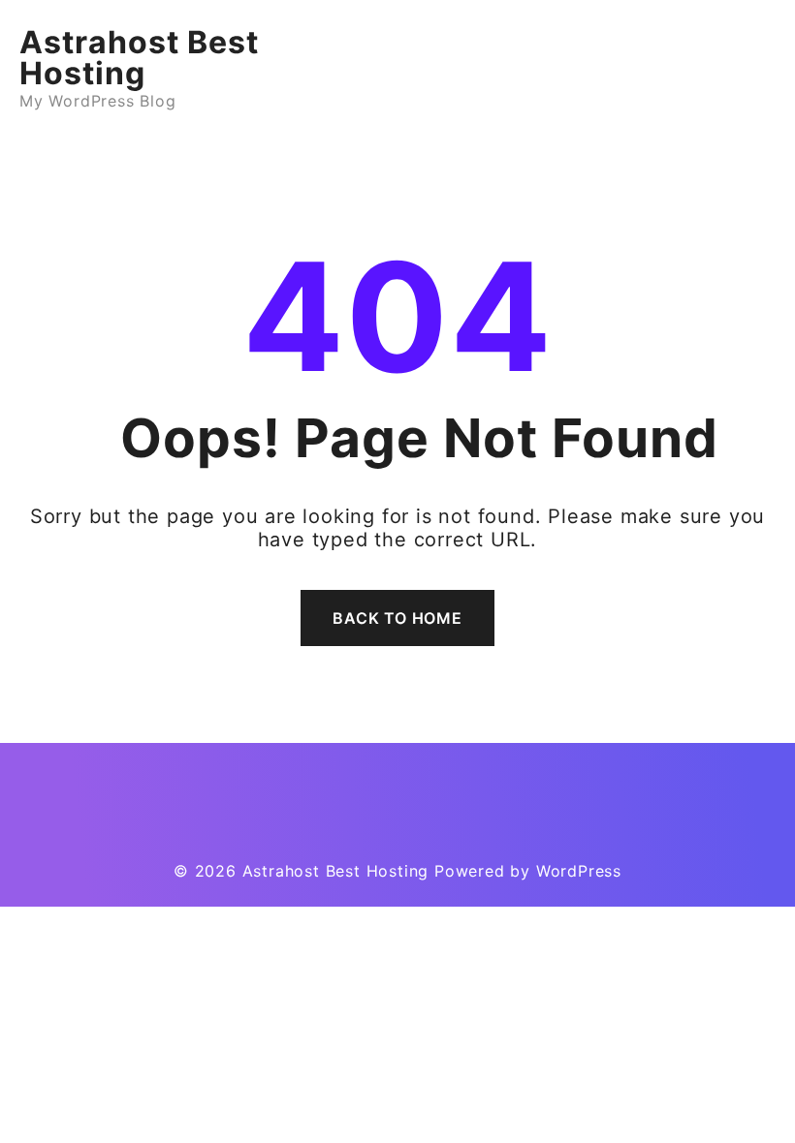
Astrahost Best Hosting (139, 57)
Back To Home (397, 618)
